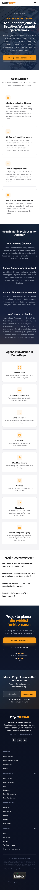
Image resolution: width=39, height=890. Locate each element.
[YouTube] (19, 740)
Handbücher (7, 778)
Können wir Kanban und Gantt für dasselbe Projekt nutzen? (16, 584)
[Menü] (34, 3)
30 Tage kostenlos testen (18, 58)
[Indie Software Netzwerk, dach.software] (19, 875)
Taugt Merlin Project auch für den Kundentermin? (16, 594)
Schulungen (7, 837)
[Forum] (25, 740)
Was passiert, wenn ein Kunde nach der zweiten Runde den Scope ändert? (18, 574)
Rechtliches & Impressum (12, 882)
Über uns (6, 808)
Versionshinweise (9, 845)
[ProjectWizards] (19, 717)
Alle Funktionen (19, 64)
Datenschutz (25, 882)
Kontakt (6, 841)
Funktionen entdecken (19, 647)
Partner (5, 815)
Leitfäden (6, 790)
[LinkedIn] (14, 740)
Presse (5, 819)
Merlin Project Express (10, 761)
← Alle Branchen (19, 13)
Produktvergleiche (9, 794)
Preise (5, 768)
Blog (4, 786)
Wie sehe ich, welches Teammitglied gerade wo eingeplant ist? (17, 564)
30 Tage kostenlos (18, 640)
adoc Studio (7, 764)
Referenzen (7, 812)
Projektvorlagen (8, 782)
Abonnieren (28, 694)
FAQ (4, 833)
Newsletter (7, 823)
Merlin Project (8, 757)
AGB (33, 882)
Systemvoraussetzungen (11, 849)
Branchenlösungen (9, 798)
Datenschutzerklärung (19, 702)
